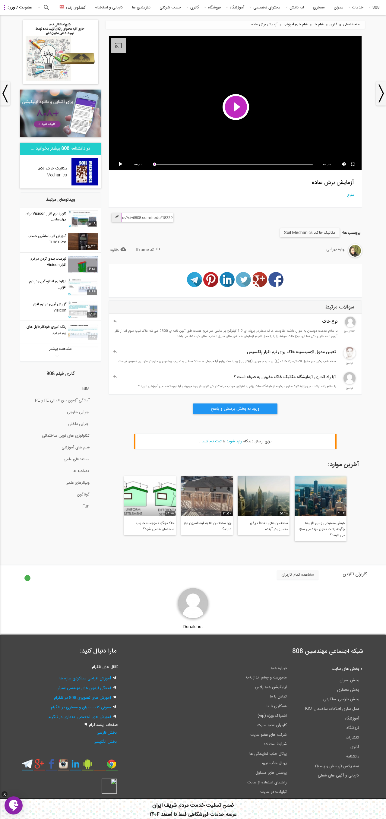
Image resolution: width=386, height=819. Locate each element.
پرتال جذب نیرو (274, 763)
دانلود (114, 250)
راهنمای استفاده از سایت (267, 782)
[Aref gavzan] (349, 358)
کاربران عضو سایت (272, 725)
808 (376, 7)
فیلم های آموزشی (295, 24)
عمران (338, 7)
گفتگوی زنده (75, 8)
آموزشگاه (237, 7)
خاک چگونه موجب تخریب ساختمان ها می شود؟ (155, 526)
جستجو (46, 7)
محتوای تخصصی (266, 7)
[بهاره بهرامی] (339, 256)
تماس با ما (278, 696)
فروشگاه (214, 7)
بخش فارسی (106, 732)
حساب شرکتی (170, 7)
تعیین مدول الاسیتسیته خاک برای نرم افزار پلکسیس (291, 352)
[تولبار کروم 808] (111, 766)
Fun (86, 506)
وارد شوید (234, 441)
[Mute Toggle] (344, 164)
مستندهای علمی (77, 459)
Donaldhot (193, 627)
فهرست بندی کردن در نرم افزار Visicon (48, 262)
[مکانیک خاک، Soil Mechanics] (84, 184)
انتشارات (352, 737)
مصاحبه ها (81, 471)
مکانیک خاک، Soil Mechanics (310, 232)
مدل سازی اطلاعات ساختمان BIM (332, 709)
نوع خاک (329, 321)
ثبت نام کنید (212, 441)
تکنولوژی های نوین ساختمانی (66, 435)
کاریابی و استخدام (109, 7)
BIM (86, 388)
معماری (319, 7)
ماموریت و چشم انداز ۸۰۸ (266, 677)
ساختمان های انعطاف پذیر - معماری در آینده (268, 526)
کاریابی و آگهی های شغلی (338, 775)
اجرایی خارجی (78, 412)
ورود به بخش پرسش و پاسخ (235, 409)
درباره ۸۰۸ (279, 668)
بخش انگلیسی (105, 741)
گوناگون (83, 494)
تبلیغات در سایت (273, 792)
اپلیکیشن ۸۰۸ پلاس (271, 687)
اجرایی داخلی (79, 424)
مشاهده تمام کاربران (297, 574)
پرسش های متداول (271, 773)
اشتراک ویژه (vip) (272, 716)
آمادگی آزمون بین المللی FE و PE (62, 400)
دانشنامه (352, 756)
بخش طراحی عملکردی (341, 699)
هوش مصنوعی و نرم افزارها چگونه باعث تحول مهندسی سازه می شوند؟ (322, 529)
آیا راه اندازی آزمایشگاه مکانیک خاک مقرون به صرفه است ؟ (285, 377)
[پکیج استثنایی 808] (60, 83)
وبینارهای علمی (77, 482)
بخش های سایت (345, 669)
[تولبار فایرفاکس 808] (99, 766)
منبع (350, 195)
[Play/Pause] (121, 164)
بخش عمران (349, 680)
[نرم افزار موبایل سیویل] (87, 766)
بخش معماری (348, 690)
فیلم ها (319, 24)
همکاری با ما (277, 706)
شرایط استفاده (275, 744)
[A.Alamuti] (350, 326)
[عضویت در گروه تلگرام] (27, 766)
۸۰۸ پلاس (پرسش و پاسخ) (337, 766)
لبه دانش (297, 7)
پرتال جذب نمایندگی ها (268, 754)
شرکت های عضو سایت (268, 735)
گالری (194, 7)
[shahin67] (349, 383)
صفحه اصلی (351, 24)
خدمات (357, 7)
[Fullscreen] (353, 164)
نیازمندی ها (141, 7)
